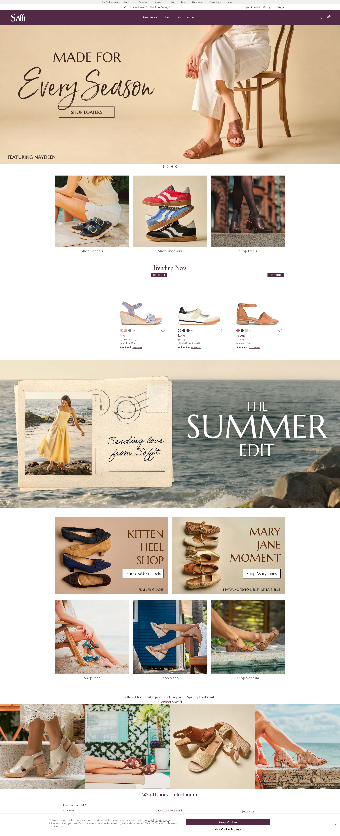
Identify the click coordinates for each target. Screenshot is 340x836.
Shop (168, 17)
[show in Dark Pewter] (242, 330)
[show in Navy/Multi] (188, 330)
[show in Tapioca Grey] (246, 330)
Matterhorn (143, 2)
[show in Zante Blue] (121, 330)
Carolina (127, 2)
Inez (122, 336)
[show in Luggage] (238, 330)
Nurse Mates (197, 2)
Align (172, 2)
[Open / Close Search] (320, 17)
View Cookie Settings (228, 829)
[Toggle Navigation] (160, 17)
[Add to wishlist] (163, 330)
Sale (178, 17)
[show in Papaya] (125, 330)
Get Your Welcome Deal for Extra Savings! (147, 7)
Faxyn (240, 336)
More (230, 2)
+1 (192, 330)
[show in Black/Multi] (184, 330)
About (191, 17)
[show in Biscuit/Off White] (179, 330)
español (248, 7)
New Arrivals (151, 17)
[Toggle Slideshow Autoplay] (164, 166)
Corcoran (159, 2)
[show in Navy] (130, 330)
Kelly (181, 336)
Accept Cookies (227, 822)
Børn (183, 2)
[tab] (167, 166)
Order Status (68, 810)
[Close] (336, 825)
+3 (134, 330)
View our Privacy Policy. (156, 823)
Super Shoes (215, 2)
